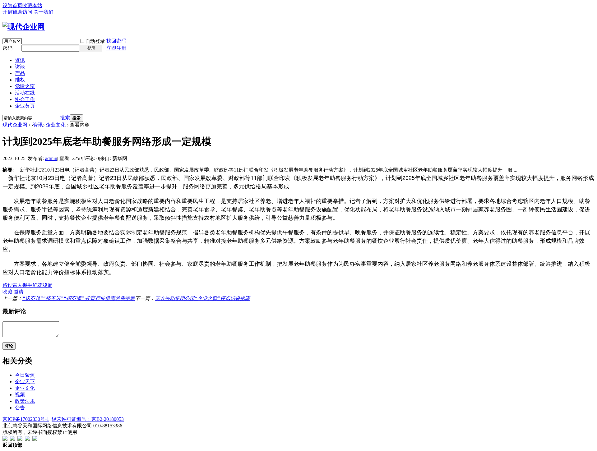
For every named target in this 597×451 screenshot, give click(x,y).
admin (51, 158)
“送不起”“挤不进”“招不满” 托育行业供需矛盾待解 (78, 298)
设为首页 (12, 5)
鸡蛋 (47, 285)
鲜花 (37, 285)
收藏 (7, 291)
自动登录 (95, 41)
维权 (20, 79)
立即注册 (116, 48)
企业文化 (56, 124)
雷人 (17, 285)
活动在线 (25, 92)
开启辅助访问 (17, 12)
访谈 (20, 66)
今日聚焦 (25, 375)
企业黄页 (25, 105)
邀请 (19, 291)
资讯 (20, 60)
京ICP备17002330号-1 (25, 419)
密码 (7, 48)
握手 (27, 285)
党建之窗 (25, 86)
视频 (20, 394)
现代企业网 (14, 124)
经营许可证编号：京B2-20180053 (88, 419)
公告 (20, 407)
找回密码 (116, 41)
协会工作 (25, 99)
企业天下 (25, 381)
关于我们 (43, 12)
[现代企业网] (23, 27)
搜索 (65, 117)
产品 (20, 73)
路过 (7, 285)
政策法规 (25, 401)
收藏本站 (32, 5)
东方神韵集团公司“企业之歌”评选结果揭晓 (202, 298)
